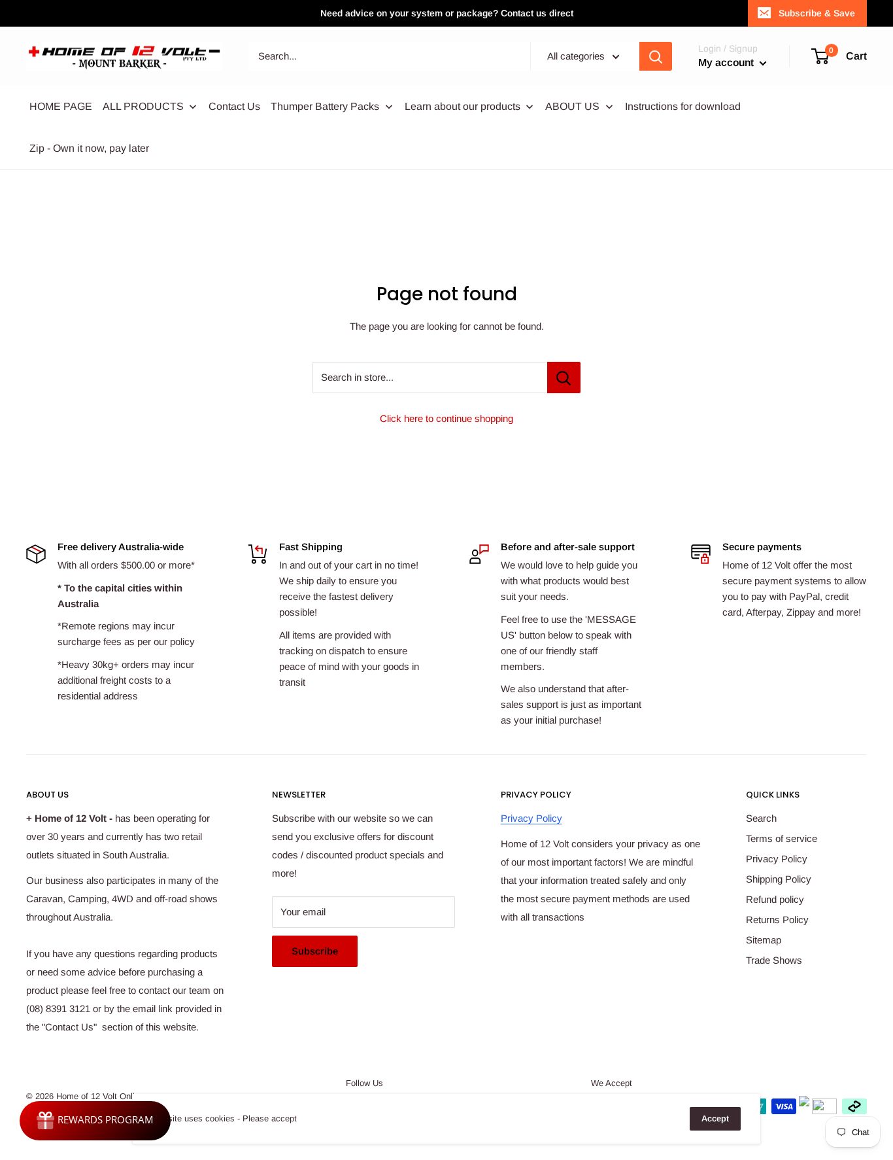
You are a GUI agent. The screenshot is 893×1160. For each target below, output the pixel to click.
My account (727, 62)
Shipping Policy (778, 879)
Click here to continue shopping (446, 418)
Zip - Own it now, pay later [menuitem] (89, 148)
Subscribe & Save (817, 13)
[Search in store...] (564, 377)
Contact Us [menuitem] (234, 106)
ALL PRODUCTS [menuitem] (143, 106)
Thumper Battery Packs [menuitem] (325, 106)
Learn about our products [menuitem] (462, 106)
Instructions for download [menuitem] (683, 106)
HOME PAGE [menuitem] (60, 106)
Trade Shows (774, 960)
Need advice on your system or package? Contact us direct (446, 13)
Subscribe (315, 951)
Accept (715, 1118)
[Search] (655, 56)
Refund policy (775, 899)
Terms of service (781, 838)
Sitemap (763, 939)
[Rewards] (95, 1120)
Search (761, 818)
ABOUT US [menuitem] (572, 106)
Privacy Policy (531, 818)
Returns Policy (777, 919)
